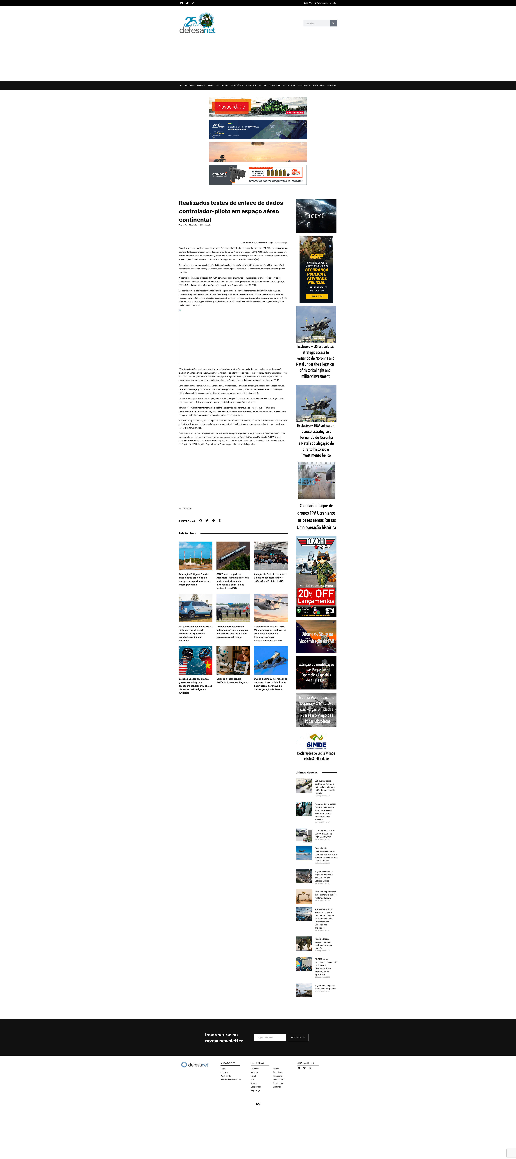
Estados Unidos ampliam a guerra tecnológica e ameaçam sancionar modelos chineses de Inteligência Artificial (195, 686)
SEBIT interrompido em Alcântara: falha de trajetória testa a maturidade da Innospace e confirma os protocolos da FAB (232, 581)
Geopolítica (237, 85)
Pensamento (304, 85)
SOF (217, 85)
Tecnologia (274, 85)
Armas (225, 85)
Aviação (201, 85)
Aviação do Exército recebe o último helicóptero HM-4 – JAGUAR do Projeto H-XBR (270, 578)
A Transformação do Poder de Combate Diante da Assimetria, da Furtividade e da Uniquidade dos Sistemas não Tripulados (324, 918)
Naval (210, 85)
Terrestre (189, 85)
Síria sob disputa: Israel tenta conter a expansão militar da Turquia (326, 895)
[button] (200, 521)
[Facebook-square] (181, 3)
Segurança (251, 85)
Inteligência (289, 85)
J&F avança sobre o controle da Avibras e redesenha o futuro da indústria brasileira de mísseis (325, 787)
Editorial (331, 85)
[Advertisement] (258, 54)
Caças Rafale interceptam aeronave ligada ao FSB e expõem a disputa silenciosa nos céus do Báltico (326, 854)
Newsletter (318, 85)
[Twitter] (187, 3)
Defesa (262, 85)
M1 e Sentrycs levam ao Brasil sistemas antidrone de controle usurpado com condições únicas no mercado (195, 633)
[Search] (333, 23)
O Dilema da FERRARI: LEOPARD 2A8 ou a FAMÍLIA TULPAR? (325, 834)
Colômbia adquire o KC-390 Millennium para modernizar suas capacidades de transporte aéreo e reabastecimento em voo (270, 633)
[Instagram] (193, 3)
